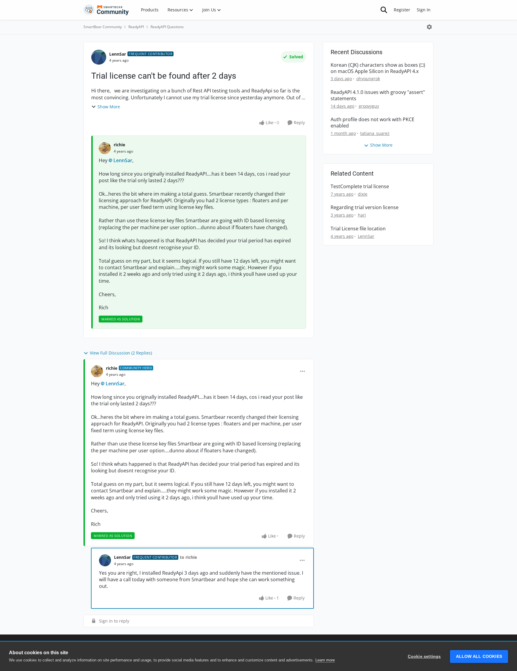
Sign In (424, 10)
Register (402, 10)
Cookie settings (424, 656)
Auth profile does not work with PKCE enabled (372, 122)
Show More (109, 106)
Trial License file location (358, 229)
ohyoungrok (368, 78)
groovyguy (369, 106)
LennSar (117, 54)
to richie (188, 557)
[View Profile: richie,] (105, 148)
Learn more (325, 660)
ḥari (362, 215)
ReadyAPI (136, 26)
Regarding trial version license (365, 207)
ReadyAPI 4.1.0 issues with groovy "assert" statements (378, 95)
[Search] (383, 9)
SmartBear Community (102, 26)
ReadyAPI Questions (167, 26)
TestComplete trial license (360, 186)
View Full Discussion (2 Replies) (121, 353)
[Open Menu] (429, 27)
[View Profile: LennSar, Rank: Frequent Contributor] (98, 57)
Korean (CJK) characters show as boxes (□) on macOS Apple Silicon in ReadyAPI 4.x (378, 68)
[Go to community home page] (106, 9)
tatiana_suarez (375, 133)
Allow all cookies (479, 656)
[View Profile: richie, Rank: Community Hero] (97, 371)
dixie (362, 194)
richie (119, 144)
